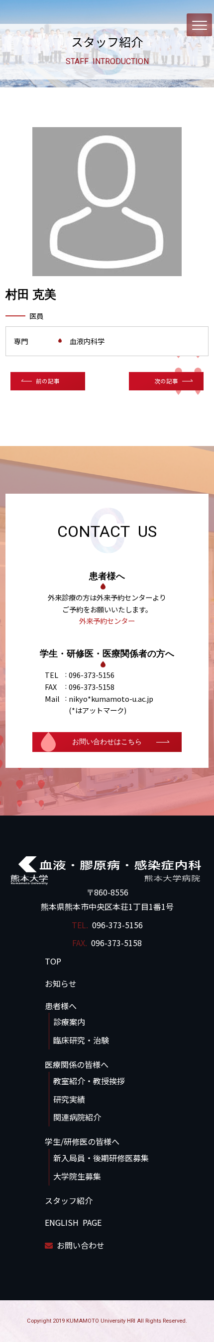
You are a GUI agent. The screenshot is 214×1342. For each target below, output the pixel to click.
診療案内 (69, 1022)
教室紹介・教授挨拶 (89, 1081)
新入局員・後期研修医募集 (101, 1158)
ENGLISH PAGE (73, 1222)
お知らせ (61, 983)
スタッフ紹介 (69, 1200)
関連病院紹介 (77, 1117)
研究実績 (69, 1099)
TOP (53, 961)
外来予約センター (107, 620)
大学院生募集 (77, 1176)
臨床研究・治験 (81, 1040)
